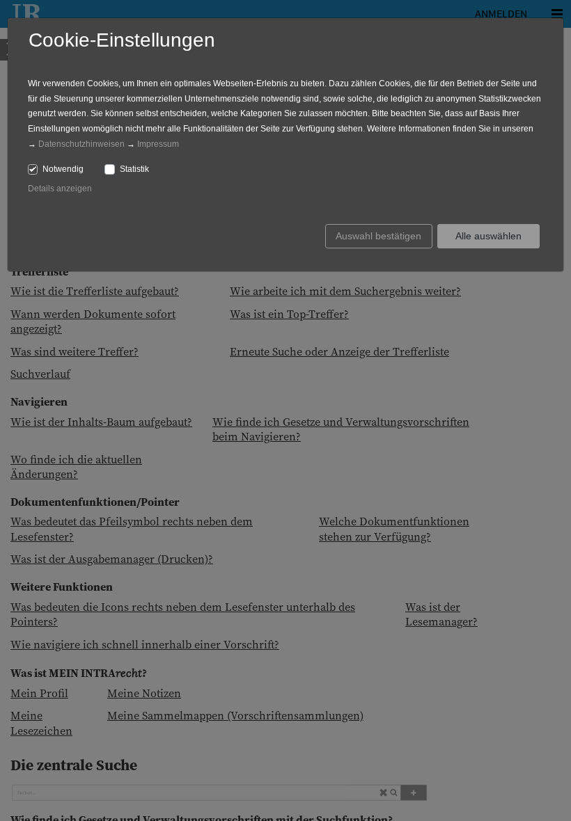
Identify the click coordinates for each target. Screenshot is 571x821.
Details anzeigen (60, 188)
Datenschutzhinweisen (81, 144)
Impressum (158, 144)
